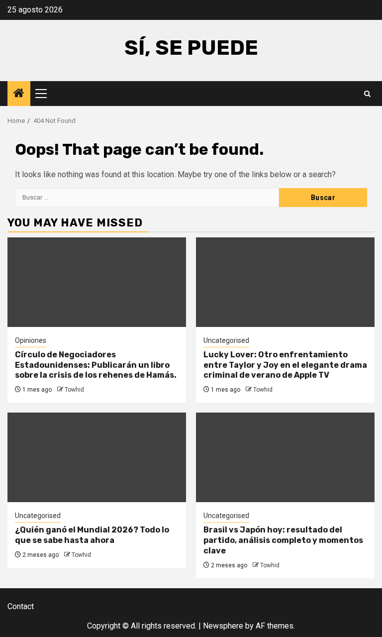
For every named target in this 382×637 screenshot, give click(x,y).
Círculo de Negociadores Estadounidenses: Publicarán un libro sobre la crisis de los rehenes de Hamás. (96, 365)
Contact (20, 606)
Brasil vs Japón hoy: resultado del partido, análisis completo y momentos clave (283, 540)
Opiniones (30, 340)
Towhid (74, 389)
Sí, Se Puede (191, 47)
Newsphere (223, 626)
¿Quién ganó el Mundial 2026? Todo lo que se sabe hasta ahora (92, 535)
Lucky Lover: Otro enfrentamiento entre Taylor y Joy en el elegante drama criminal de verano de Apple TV (285, 365)
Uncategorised (226, 340)
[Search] (367, 94)
